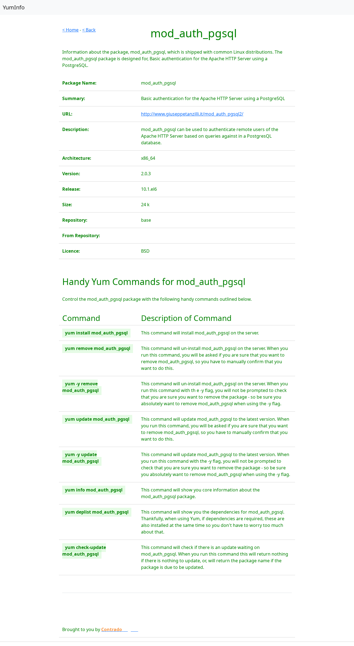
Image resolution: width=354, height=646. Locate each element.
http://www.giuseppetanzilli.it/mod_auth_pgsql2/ (192, 114)
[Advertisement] (29, 109)
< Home (70, 30)
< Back (89, 30)
